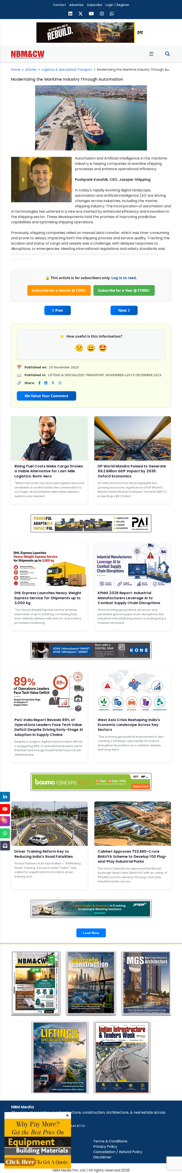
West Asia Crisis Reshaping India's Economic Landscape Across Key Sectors (129, 724)
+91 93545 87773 (73, 1126)
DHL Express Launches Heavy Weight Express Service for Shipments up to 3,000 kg (47, 597)
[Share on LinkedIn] (45, 382)
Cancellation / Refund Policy (117, 1151)
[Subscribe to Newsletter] (5, 845)
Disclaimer (102, 1157)
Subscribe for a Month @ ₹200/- (59, 290)
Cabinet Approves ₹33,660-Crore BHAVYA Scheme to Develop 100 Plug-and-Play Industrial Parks (132, 856)
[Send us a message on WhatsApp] (112, 14)
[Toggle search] (167, 54)
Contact (59, 5)
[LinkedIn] (5, 797)
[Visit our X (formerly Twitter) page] (80, 14)
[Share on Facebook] (39, 382)
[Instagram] (5, 821)
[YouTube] (5, 809)
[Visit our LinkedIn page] (70, 14)
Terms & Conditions (110, 1141)
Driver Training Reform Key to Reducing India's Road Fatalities (43, 854)
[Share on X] (53, 382)
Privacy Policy (105, 1146)
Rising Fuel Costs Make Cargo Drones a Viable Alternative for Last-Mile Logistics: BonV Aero (48, 471)
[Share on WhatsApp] (60, 382)
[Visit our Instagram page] (102, 14)
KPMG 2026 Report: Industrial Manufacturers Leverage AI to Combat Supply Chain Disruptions (129, 597)
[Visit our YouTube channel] (91, 14)
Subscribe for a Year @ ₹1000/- (124, 290)
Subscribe (94, 5)
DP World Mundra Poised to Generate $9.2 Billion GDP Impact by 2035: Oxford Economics (132, 471)
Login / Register (117, 5)
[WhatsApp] (5, 833)
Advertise (76, 5)
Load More (91, 933)
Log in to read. (124, 277)
